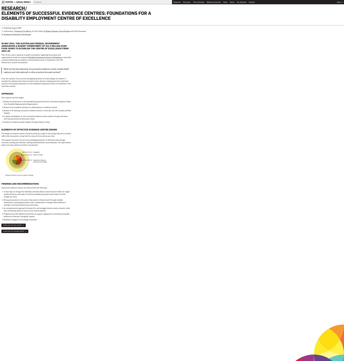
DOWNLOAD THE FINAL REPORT (12, 225)
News (225, 2)
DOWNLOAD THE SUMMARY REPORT (13, 231)
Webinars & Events (214, 2)
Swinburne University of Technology (17, 34)
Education (187, 2)
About (232, 2)
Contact (252, 2)
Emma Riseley (64, 31)
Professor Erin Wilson (22, 31)
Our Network (241, 2)
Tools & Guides (198, 2)
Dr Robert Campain (51, 31)
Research (177, 2)
